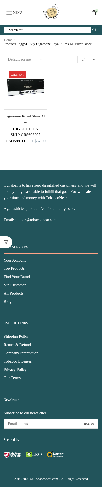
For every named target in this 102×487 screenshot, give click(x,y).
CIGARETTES (25, 129)
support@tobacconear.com (35, 220)
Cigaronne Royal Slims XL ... (25, 119)
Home (8, 40)
